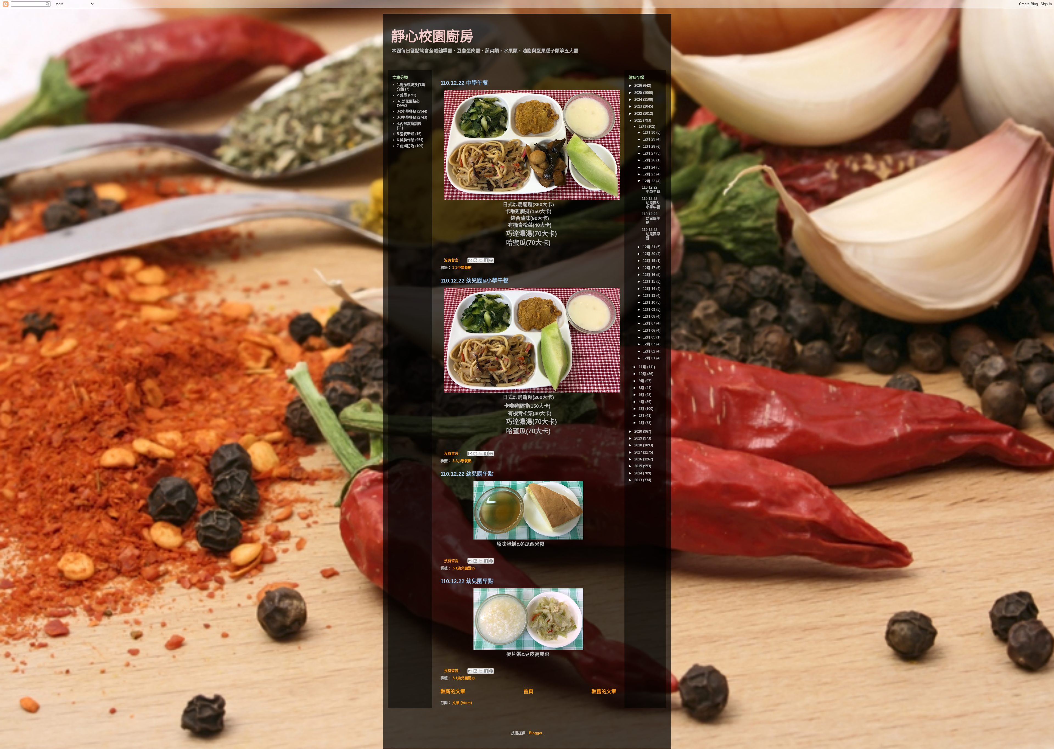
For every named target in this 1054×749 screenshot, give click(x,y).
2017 (638, 452)
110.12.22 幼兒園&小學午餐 (474, 281)
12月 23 (649, 174)
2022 (638, 113)
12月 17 (649, 268)
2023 (638, 106)
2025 (638, 93)
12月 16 (649, 275)
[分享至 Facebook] (486, 260)
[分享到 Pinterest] (491, 260)
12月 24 (649, 167)
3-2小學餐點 (462, 461)
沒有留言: (452, 260)
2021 (638, 120)
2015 (638, 466)
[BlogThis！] (475, 260)
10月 (643, 374)
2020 (638, 431)
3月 (642, 409)
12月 (643, 126)
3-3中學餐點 (462, 267)
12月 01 (649, 358)
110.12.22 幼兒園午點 (467, 474)
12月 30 (649, 132)
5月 (642, 395)
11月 (643, 367)
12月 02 (649, 351)
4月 (642, 402)
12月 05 (649, 337)
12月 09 (649, 310)
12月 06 (649, 330)
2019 (638, 438)
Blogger (535, 733)
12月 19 (649, 261)
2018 (638, 445)
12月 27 (649, 153)
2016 (638, 459)
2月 (642, 415)
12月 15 (649, 282)
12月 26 (649, 160)
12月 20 (649, 254)
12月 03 (649, 344)
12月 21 (649, 247)
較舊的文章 (604, 691)
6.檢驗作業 (405, 140)
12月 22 (649, 181)
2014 (638, 473)
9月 (642, 381)
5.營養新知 (405, 134)
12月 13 (649, 296)
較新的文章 (453, 691)
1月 (642, 423)
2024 (638, 99)
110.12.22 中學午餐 (464, 83)
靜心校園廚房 (432, 36)
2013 (638, 480)
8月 (642, 388)
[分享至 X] (480, 260)
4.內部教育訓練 (409, 124)
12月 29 (649, 139)
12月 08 (649, 316)
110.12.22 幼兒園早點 (467, 581)
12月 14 (649, 289)
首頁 (528, 691)
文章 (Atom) (462, 703)
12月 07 (649, 323)
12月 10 (649, 302)
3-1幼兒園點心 (463, 568)
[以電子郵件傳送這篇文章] (470, 260)
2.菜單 (402, 95)
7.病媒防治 (405, 146)
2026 (638, 85)
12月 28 (649, 146)
